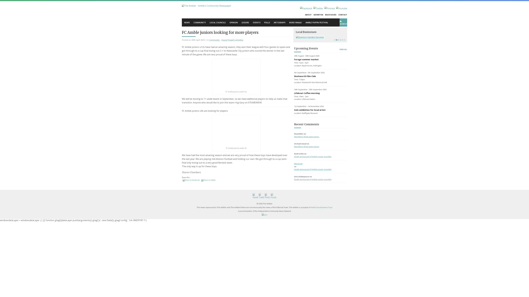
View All (343, 49)
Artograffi (279, 22)
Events (256, 22)
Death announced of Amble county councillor (313, 156)
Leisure (245, 22)
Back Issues (330, 14)
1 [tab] (334, 40)
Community (200, 22)
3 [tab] (338, 40)
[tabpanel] (320, 37)
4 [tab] (340, 40)
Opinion (234, 22)
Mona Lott (298, 163)
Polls (267, 22)
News (187, 22)
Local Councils (218, 22)
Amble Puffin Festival (317, 22)
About (308, 14)
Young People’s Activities (232, 40)
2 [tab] (336, 40)
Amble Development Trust (321, 207)
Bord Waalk (295, 22)
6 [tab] (344, 40)
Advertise (318, 14)
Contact (342, 14)
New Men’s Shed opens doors (306, 136)
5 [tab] (342, 40)
